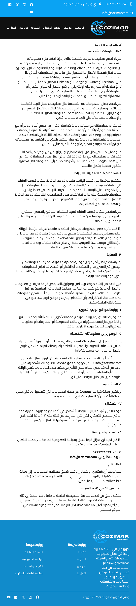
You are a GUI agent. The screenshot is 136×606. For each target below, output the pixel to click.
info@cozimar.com (115, 12)
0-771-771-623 (117, 4)
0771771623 (102, 452)
